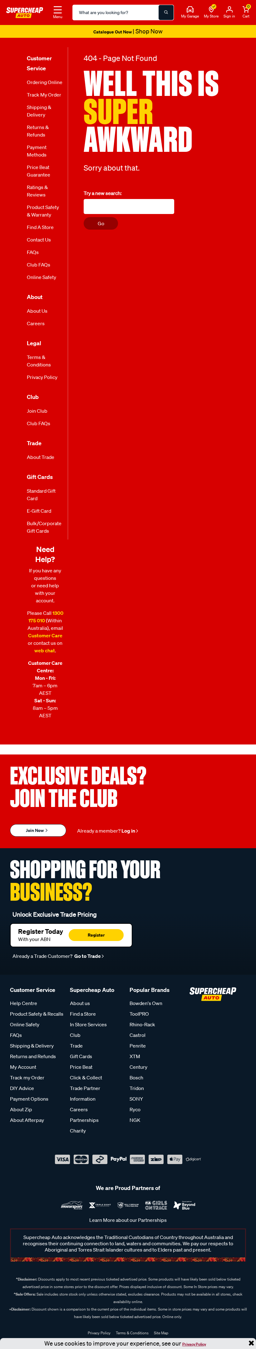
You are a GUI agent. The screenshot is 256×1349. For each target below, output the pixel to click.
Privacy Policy (194, 1344)
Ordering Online (44, 82)
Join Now (35, 830)
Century (138, 1067)
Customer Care (45, 635)
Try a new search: (103, 193)
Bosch (136, 1077)
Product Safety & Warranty (43, 211)
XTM (135, 1056)
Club (75, 1035)
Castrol (137, 1035)
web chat (44, 650)
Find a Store (40, 227)
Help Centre (23, 1003)
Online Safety (41, 277)
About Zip (21, 1109)
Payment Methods (37, 151)
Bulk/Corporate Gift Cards (44, 527)
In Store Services (88, 1024)
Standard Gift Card (41, 494)
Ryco (135, 1109)
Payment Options (29, 1099)
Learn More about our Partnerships (128, 1220)
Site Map (161, 1333)
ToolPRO (139, 1014)
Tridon (137, 1088)
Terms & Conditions (39, 361)
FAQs (33, 252)
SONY (136, 1099)
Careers (36, 323)
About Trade (40, 457)
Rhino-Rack (142, 1024)
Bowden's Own (146, 1003)
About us (80, 1003)
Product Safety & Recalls (36, 1014)
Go (101, 223)
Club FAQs (38, 264)
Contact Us (39, 239)
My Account (23, 1067)
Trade (76, 1046)
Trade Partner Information (85, 1093)
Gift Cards (81, 1056)
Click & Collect (86, 1077)
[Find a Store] (211, 9)
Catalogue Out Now (128, 32)
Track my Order (44, 95)
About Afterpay (27, 1120)
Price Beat (81, 1067)
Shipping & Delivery (39, 111)
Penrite (138, 1046)
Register (96, 935)
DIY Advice (22, 1088)
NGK (135, 1120)
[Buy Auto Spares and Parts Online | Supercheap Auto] (24, 12)
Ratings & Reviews (37, 191)
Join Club (37, 411)
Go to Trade (87, 956)
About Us (37, 311)
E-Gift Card (39, 511)
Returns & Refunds (38, 131)
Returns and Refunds (33, 1056)
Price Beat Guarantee (38, 171)
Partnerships (84, 1120)
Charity (78, 1130)
